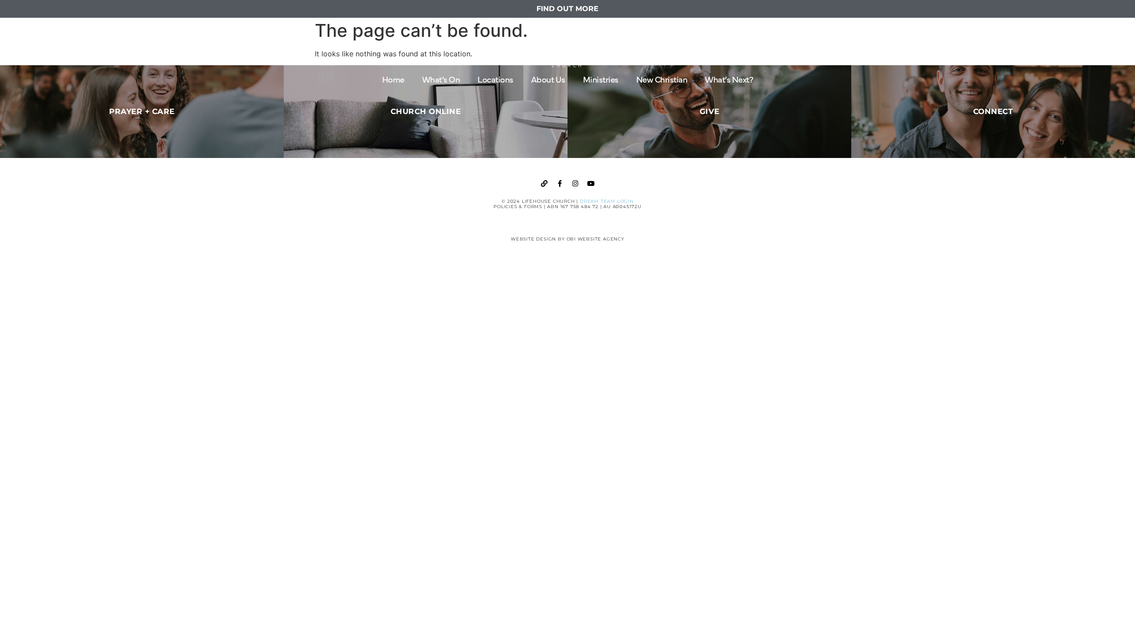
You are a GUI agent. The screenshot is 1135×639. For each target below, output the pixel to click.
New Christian (662, 79)
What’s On (441, 79)
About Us (548, 79)
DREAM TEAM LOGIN (607, 201)
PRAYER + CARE (142, 111)
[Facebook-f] (560, 183)
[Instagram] (575, 183)
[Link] (544, 183)
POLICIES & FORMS (517, 206)
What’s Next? (729, 79)
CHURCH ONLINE (426, 111)
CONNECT (993, 111)
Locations (495, 79)
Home (393, 79)
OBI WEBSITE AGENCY (595, 239)
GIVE (710, 111)
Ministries (600, 79)
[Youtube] (591, 183)
